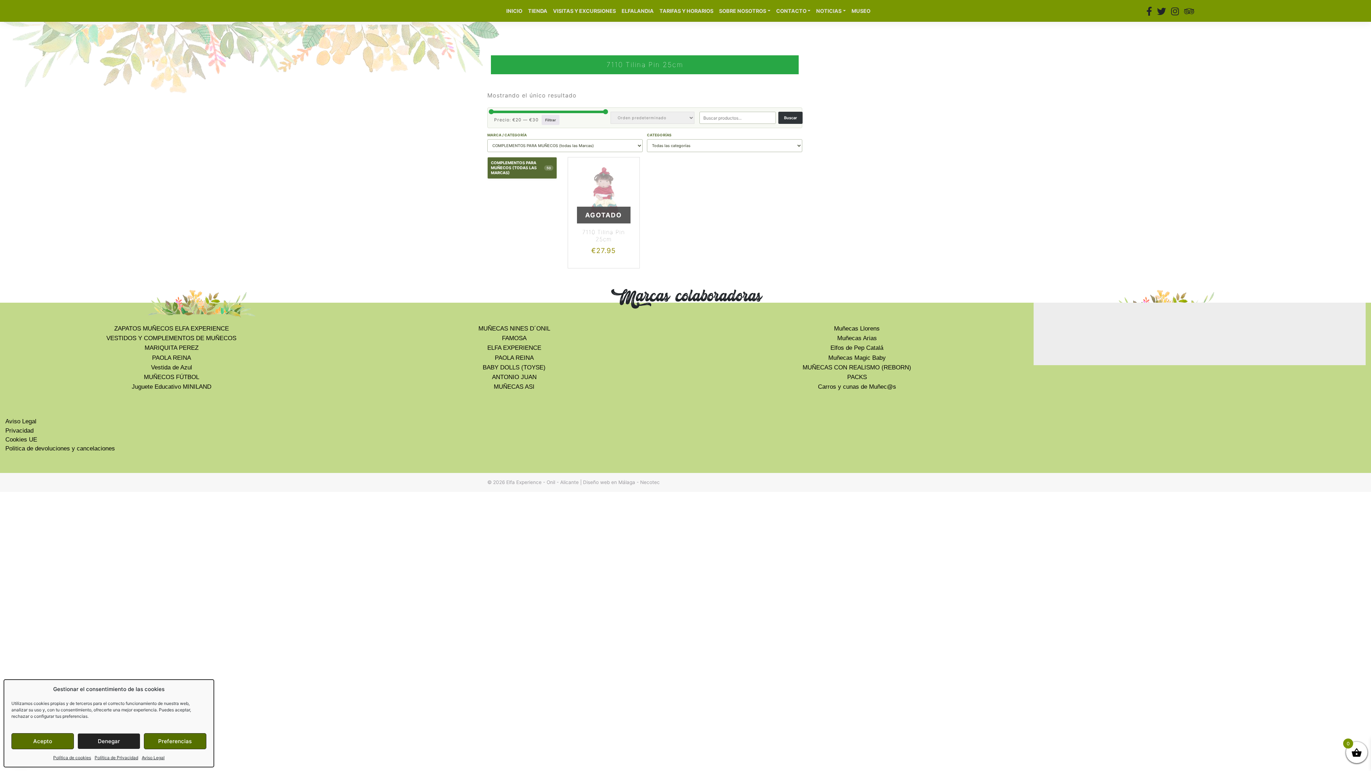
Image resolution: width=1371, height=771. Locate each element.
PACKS (857, 377)
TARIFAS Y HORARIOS (686, 11)
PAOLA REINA (171, 357)
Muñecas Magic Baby (857, 357)
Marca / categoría (507, 135)
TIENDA (537, 11)
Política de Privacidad (116, 757)
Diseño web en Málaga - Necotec (621, 482)
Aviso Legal (153, 757)
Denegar (109, 741)
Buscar (790, 117)
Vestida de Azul (171, 367)
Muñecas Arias (857, 338)
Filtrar (550, 120)
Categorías (659, 135)
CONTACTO (791, 11)
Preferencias (175, 741)
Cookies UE (21, 439)
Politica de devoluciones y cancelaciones (60, 448)
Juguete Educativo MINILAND (171, 386)
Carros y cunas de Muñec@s (857, 386)
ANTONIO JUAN (514, 377)
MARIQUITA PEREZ (172, 347)
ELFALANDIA (638, 11)
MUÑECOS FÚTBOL (171, 377)
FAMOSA (514, 338)
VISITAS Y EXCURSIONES (584, 11)
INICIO (514, 11)
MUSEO (861, 11)
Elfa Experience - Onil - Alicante (542, 482)
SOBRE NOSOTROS (742, 11)
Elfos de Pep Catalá (856, 347)
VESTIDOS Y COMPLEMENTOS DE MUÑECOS (171, 338)
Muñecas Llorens (857, 328)
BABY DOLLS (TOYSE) (514, 367)
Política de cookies (72, 757)
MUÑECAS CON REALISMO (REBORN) (857, 367)
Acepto (42, 741)
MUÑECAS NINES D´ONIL (514, 328)
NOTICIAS (829, 11)
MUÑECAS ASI (514, 386)
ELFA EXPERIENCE (514, 347)
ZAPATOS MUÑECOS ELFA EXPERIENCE (171, 328)
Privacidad (19, 430)
